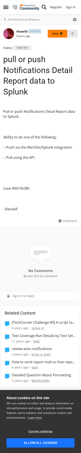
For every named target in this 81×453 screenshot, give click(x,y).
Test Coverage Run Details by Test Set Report (42, 336)
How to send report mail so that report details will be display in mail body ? (43, 362)
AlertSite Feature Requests (24, 19)
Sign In (71, 7)
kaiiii (35, 367)
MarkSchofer (41, 380)
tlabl (36, 341)
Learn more (35, 417)
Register (56, 7)
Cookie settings (40, 431)
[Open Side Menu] (6, 7)
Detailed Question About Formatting (41, 375)
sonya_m (38, 328)
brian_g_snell (41, 354)
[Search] (44, 7)
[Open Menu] (75, 20)
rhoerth (22, 31)
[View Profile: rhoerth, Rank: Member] (8, 33)
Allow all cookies (40, 443)
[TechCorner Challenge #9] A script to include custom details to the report (42, 322)
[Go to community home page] (25, 7)
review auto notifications (32, 349)
